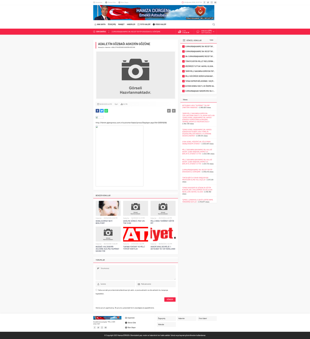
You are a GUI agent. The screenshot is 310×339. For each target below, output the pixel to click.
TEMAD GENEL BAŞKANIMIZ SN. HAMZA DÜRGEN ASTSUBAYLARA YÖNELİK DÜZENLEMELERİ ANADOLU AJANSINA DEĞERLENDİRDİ (197, 132)
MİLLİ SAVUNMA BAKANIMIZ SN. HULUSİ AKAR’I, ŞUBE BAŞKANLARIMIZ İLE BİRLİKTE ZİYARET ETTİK (197, 152)
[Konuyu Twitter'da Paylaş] (102, 111)
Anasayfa (101, 47)
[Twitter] (208, 2)
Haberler (107, 47)
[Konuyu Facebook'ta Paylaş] (97, 111)
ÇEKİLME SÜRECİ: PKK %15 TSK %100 (134, 222)
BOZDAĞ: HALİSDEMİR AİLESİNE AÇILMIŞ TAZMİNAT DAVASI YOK (107, 249)
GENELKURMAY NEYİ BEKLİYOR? (104, 222)
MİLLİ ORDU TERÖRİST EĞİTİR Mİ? (162, 222)
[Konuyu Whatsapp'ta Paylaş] (106, 111)
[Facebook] (204, 2)
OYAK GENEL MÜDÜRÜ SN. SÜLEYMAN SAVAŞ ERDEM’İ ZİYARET (196, 143)
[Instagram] (211, 2)
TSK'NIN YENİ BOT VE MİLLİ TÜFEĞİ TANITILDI (134, 248)
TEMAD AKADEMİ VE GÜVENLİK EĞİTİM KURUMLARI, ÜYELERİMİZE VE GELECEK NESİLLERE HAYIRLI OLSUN (197, 190)
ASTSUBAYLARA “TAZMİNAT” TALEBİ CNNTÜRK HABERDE (195, 106)
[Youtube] (215, 2)
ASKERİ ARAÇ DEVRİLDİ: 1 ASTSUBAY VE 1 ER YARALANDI (163, 248)
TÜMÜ (211, 40)
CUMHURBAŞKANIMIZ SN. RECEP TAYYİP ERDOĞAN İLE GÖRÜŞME (136, 32)
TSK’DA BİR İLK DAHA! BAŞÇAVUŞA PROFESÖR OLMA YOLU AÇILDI (195, 179)
